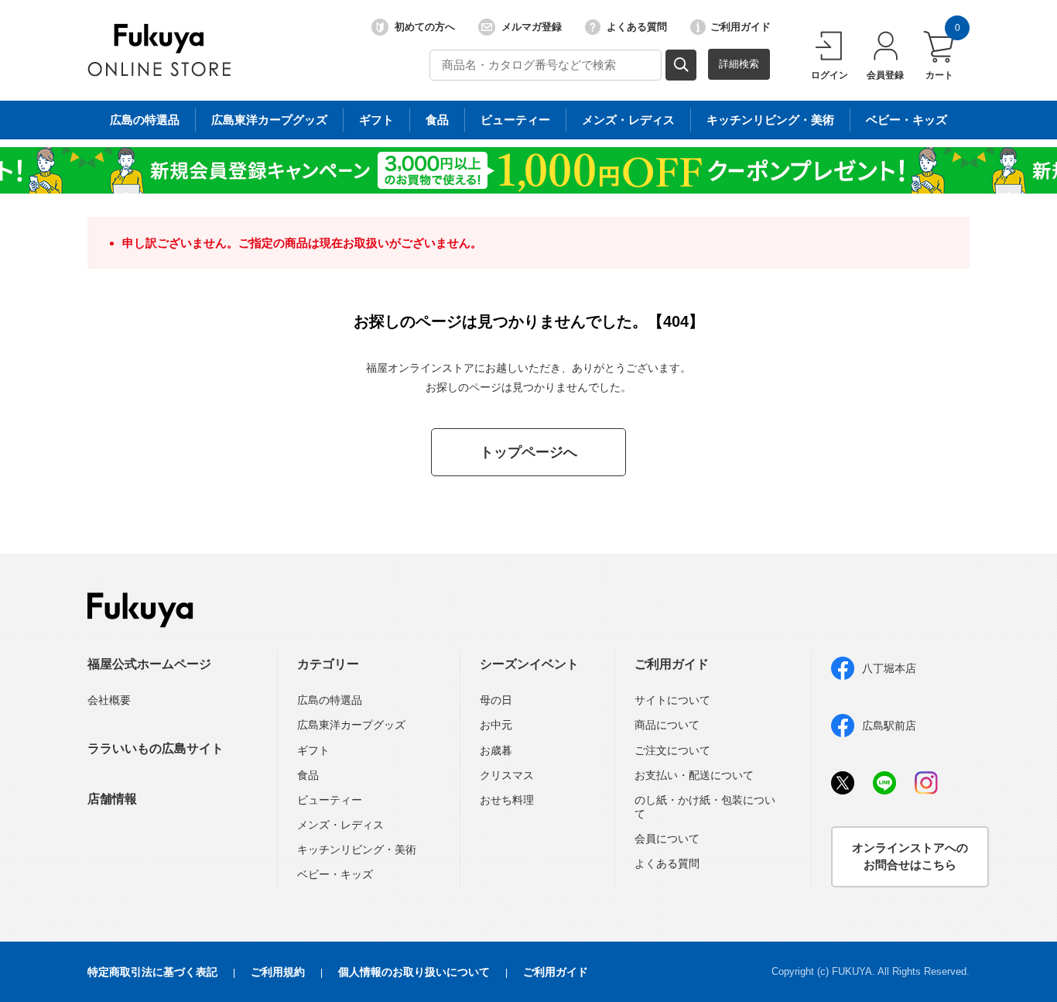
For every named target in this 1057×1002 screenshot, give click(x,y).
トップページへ (528, 452)
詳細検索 (739, 64)
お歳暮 (496, 750)
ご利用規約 (278, 972)
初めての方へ (425, 27)
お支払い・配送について (694, 775)
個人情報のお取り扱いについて (414, 972)
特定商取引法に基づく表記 (152, 972)
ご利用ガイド (740, 27)
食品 (437, 119)
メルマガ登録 (531, 27)
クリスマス (507, 775)
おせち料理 (507, 800)
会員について (667, 838)
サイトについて (672, 700)
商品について (667, 725)
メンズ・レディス (628, 119)
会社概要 (109, 700)
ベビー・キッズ (906, 119)
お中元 (496, 725)
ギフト (376, 119)
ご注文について (672, 750)
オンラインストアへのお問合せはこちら (910, 856)
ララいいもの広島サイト (155, 748)
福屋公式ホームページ (149, 664)
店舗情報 (112, 798)
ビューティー (515, 119)
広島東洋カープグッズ (269, 119)
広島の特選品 (145, 119)
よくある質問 (637, 27)
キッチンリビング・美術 (770, 119)
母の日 (496, 700)
